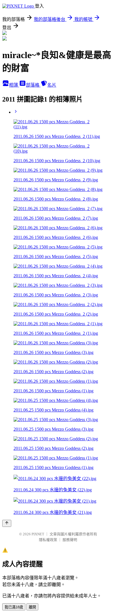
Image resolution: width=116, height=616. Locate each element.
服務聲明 (70, 540)
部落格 (33, 85)
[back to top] (6, 523)
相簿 (14, 85)
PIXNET (38, 534)
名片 (51, 85)
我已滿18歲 (14, 607)
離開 (32, 607)
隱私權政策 (48, 540)
